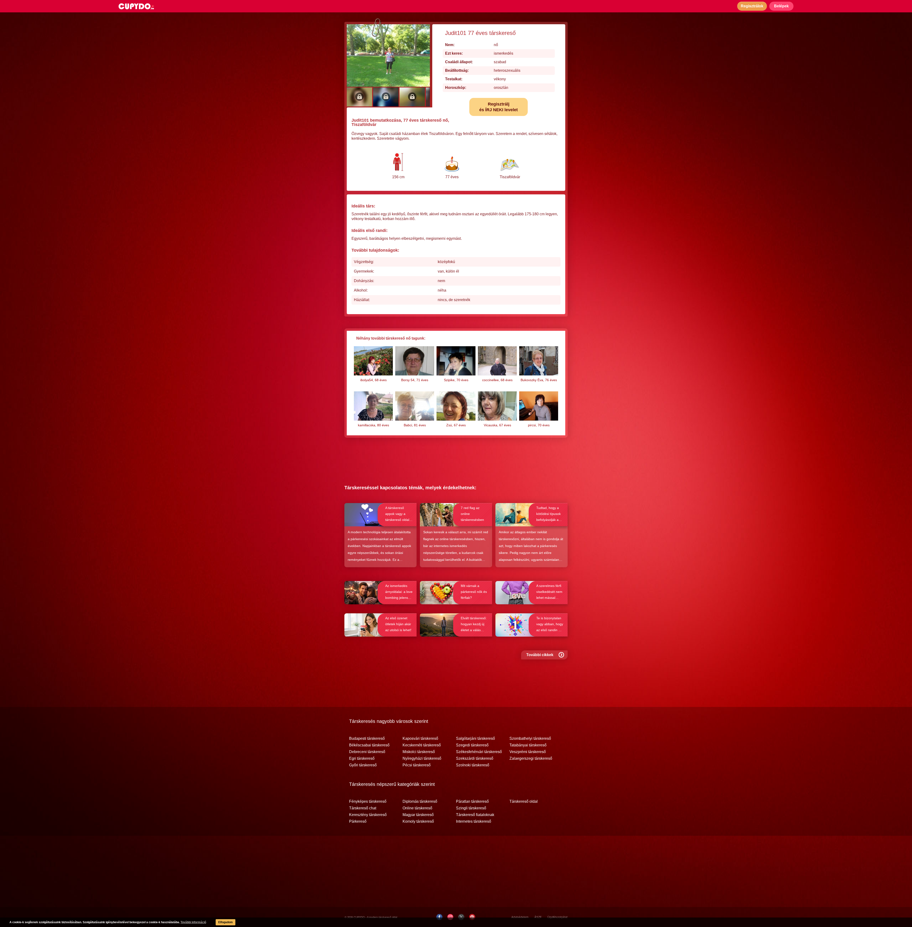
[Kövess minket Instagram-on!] (450, 917)
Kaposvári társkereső (420, 738)
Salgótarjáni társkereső (475, 738)
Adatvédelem (519, 917)
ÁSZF (538, 917)
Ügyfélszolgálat (557, 917)
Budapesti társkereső (367, 738)
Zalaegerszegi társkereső (530, 758)
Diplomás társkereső (420, 801)
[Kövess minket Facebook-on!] (439, 917)
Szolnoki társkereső (472, 765)
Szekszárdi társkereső (474, 758)
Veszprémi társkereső (527, 752)
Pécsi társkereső (417, 765)
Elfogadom (225, 922)
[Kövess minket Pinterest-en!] (472, 917)
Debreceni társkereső (367, 752)
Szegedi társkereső (472, 745)
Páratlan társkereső (472, 801)
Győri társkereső (363, 765)
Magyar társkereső (418, 815)
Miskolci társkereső (419, 752)
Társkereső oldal (523, 801)
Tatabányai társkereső (527, 745)
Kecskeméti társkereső (422, 745)
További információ (193, 922)
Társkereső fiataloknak (475, 815)
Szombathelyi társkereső (530, 738)
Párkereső (357, 821)
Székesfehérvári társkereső (479, 752)
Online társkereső (417, 808)
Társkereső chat (362, 808)
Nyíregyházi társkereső (422, 758)
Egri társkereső (362, 758)
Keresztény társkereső (368, 815)
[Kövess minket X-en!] (461, 917)
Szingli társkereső (471, 808)
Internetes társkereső (473, 821)
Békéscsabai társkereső (369, 745)
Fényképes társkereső (367, 801)
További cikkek (539, 655)
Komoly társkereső (418, 821)
